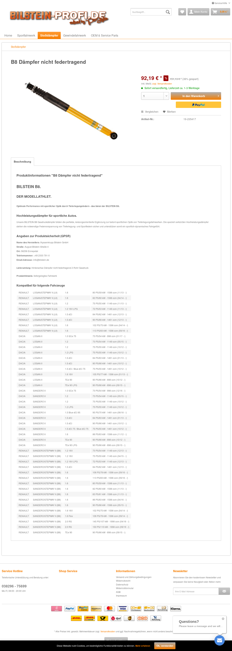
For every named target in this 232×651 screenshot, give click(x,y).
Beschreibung (22, 161)
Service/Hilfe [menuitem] (221, 3)
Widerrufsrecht (123, 580)
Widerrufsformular (125, 588)
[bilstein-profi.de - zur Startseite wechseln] (58, 17)
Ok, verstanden (164, 645)
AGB (118, 591)
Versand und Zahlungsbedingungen (134, 577)
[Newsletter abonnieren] (224, 591)
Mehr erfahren (142, 645)
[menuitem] (151, 11)
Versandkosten (107, 631)
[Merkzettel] (182, 11)
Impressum (121, 595)
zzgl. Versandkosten (162, 83)
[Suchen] (168, 11)
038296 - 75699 (14, 586)
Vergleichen (151, 111)
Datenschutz (122, 584)
